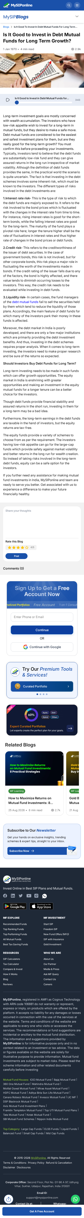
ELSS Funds (51, 1129)
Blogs (6, 26)
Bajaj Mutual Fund (64, 1079)
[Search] (68, 5)
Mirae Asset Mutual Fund (53, 1088)
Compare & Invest (12, 969)
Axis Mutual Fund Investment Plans (24, 1106)
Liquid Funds (69, 1129)
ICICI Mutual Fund (40, 1079)
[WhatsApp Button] (75, 1200)
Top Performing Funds (15, 934)
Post (16, 556)
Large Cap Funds (31, 1129)
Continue (42, 630)
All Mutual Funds (12, 939)
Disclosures (24, 1167)
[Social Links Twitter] (21, 896)
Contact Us (50, 979)
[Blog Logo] (15, 17)
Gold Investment (52, 944)
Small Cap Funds (33, 1133)
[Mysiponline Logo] (17, 879)
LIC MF (72, 1097)
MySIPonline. (38, 1157)
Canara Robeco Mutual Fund (20, 1097)
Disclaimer (9, 1167)
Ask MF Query (51, 974)
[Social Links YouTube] (28, 896)
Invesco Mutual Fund (52, 1097)
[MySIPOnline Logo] (18, 5)
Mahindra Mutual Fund (45, 1084)
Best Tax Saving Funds (15, 944)
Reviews (8, 984)
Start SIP (48, 924)
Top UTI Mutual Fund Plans (60, 1110)
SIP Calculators (11, 958)
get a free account (42, 1211)
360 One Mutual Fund (16, 1084)
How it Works (10, 974)
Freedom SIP (50, 929)
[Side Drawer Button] (77, 5)
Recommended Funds (15, 924)
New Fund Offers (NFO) (56, 934)
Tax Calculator (11, 964)
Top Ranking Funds (13, 929)
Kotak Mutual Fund (38, 1114)
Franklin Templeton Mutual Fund (22, 1110)
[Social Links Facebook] (5, 896)
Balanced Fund (12, 1133)
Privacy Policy (36, 1162)
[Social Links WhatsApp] (44, 896)
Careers (48, 984)
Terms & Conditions (14, 1162)
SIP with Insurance (54, 939)
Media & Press (51, 969)
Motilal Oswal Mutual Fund (19, 1088)
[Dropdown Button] (77, 16)
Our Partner (50, 964)
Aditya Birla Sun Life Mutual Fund (49, 1092)
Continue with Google (45, 647)
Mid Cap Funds (55, 1133)
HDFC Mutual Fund (14, 1092)
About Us (49, 958)
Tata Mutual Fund (13, 1114)
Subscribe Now (19, 850)
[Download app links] (15, 906)
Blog (5, 979)
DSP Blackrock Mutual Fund (19, 1101)
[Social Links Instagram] (36, 896)
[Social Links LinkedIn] (13, 896)
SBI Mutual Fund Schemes (18, 1119)
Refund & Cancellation (59, 1162)
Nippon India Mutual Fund (52, 1119)
